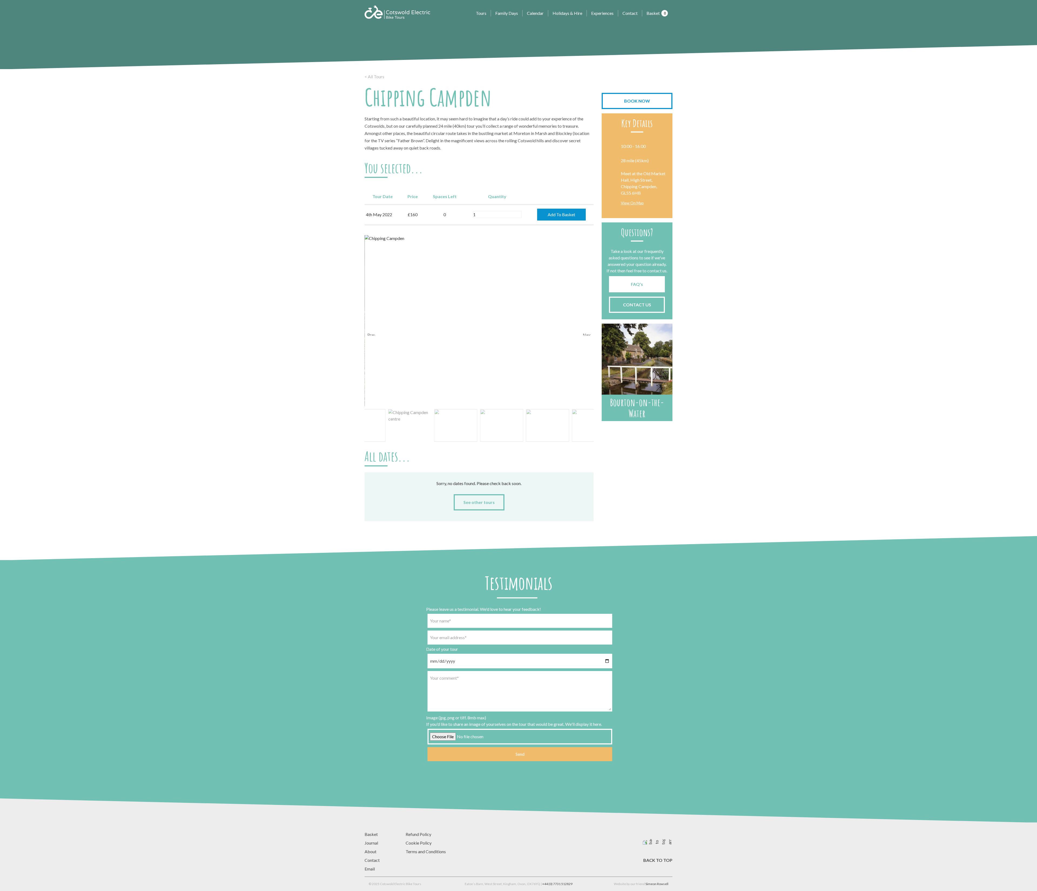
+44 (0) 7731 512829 (557, 884)
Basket (656, 13)
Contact (630, 13)
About (370, 851)
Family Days (506, 13)
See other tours (479, 502)
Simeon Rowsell (656, 884)
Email (370, 868)
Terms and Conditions (426, 851)
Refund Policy (418, 834)
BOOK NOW (637, 100)
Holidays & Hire (567, 13)
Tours (481, 13)
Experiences (602, 13)
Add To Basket (561, 214)
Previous (371, 334)
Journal (371, 842)
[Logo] (397, 12)
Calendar (535, 13)
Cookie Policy (419, 842)
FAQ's (637, 284)
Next (587, 334)
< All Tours (374, 76)
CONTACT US (637, 304)
